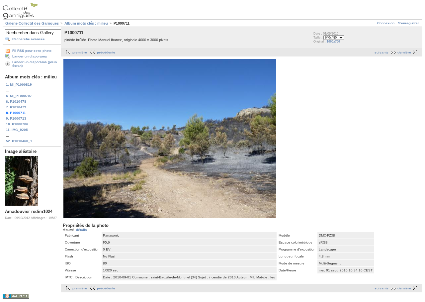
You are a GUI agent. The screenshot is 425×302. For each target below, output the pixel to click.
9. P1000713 (16, 118)
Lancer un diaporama (29, 56)
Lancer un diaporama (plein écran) (34, 63)
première (79, 52)
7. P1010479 (16, 107)
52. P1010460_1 (19, 141)
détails (81, 230)
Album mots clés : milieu (86, 23)
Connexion (385, 23)
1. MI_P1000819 (19, 84)
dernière (404, 52)
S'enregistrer (408, 23)
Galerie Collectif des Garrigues (32, 23)
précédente (106, 52)
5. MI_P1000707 (19, 96)
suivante (381, 52)
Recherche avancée (28, 39)
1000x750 (333, 41)
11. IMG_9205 (17, 130)
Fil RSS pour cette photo (31, 50)
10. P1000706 (17, 124)
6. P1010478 (16, 101)
